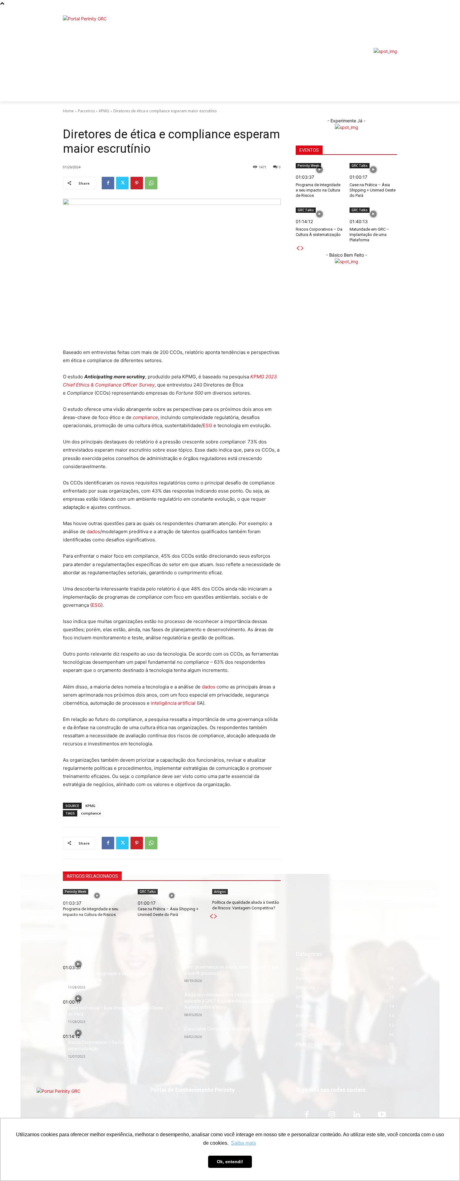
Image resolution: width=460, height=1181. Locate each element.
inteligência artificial (173, 703)
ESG (207, 425)
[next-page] (302, 248)
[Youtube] (382, 1115)
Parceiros (86, 111)
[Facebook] (108, 183)
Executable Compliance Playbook (217, 1028)
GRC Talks (359, 165)
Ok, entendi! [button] (230, 1161)
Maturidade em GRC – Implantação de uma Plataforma (369, 234)
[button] (389, 87)
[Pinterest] (136, 183)
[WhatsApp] (151, 183)
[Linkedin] (357, 1115)
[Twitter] (122, 183)
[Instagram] (332, 1115)
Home (68, 111)
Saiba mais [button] (243, 1143)
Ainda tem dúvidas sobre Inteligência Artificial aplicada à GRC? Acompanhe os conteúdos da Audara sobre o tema (229, 1001)
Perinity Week (308, 165)
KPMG (104, 111)
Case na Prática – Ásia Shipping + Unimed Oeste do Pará (373, 190)
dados (93, 531)
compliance (91, 813)
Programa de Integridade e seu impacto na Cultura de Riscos (318, 190)
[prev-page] (298, 248)
